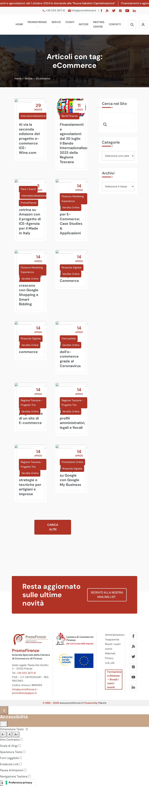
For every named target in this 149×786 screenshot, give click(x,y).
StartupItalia (69, 338)
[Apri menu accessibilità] (4, 710)
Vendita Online (70, 207)
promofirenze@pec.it (24, 693)
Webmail (110, 653)
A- (3, 734)
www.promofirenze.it (71, 702)
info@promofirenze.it (24, 689)
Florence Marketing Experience (73, 199)
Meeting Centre (98, 24)
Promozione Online (72, 462)
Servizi (56, 22)
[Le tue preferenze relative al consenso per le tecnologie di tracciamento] (19, 782)
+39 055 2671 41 (26, 673)
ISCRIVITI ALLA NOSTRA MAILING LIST (107, 595)
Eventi (70, 22)
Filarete (102, 702)
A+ (16, 734)
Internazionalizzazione (33, 115)
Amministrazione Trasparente (113, 637)
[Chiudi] (3, 724)
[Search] (105, 124)
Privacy (109, 658)
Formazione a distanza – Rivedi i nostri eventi (114, 679)
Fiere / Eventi (28, 189)
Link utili (109, 662)
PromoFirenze (37, 22)
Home (19, 24)
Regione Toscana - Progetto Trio (32, 403)
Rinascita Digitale (72, 267)
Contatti (115, 24)
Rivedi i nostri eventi (112, 646)
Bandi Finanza (70, 115)
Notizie (83, 24)
